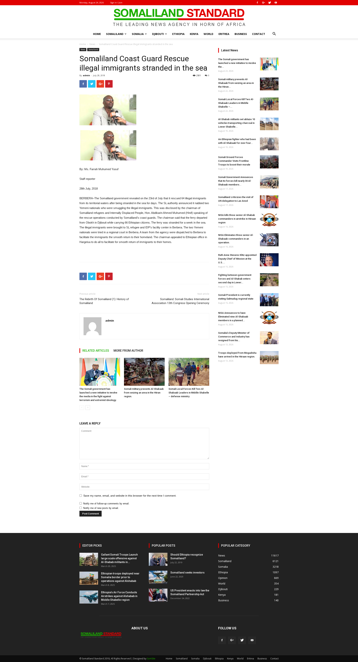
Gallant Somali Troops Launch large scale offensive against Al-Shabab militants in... (119, 558)
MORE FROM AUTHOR (128, 350)
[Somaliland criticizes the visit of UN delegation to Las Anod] (269, 201)
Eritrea (224, 34)
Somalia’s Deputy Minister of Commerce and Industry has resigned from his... (233, 336)
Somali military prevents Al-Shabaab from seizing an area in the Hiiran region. (144, 392)
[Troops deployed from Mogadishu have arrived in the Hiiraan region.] (269, 357)
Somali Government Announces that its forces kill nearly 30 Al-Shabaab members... (235, 181)
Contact (258, 34)
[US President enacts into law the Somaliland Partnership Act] (158, 595)
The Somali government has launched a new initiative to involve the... (237, 63)
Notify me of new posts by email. (101, 508)
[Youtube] (276, 2)
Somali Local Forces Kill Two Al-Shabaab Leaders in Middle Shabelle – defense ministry (189, 392)
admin (86, 75)
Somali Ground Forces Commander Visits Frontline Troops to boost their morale (234, 161)
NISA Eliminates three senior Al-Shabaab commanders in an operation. (235, 239)
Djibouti (158, 34)
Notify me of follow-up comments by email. (106, 503)
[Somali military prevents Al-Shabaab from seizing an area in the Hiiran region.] (144, 372)
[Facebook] (257, 2)
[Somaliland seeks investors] (158, 577)
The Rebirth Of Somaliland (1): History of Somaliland (104, 301)
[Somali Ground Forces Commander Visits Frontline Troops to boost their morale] (269, 161)
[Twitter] (269, 2)
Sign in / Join (116, 2)
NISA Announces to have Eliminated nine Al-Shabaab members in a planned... (233, 316)
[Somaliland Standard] (179, 17)
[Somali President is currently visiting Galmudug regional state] (269, 299)
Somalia (138, 34)
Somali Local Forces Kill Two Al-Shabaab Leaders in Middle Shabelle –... (236, 103)
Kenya (194, 34)
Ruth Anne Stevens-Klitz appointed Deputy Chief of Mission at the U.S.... (237, 259)
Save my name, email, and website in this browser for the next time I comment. (129, 495)
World (208, 34)
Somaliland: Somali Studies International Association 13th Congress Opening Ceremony (180, 301)
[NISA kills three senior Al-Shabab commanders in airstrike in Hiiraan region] (269, 219)
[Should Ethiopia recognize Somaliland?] (158, 559)
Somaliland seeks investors (187, 572)
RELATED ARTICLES (95, 350)
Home (97, 34)
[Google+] (263, 2)
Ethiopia (178, 34)
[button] (274, 34)
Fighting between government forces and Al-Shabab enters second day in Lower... (234, 279)
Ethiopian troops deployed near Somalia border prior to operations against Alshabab (120, 577)
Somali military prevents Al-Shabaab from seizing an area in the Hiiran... (236, 83)
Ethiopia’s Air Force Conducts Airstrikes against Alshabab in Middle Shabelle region (119, 596)
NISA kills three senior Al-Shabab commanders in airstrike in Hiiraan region (237, 219)
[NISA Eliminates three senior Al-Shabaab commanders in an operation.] (269, 239)
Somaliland (114, 34)
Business (241, 34)
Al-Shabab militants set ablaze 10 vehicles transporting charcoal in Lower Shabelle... (236, 123)
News (92, 44)
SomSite (151, 658)
